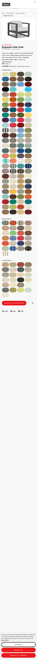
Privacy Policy (5, 639)
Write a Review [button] (16, 48)
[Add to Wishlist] (32, 303)
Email (14, 311)
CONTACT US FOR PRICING (14, 303)
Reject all (18, 650)
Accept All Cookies (18, 655)
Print (22, 311)
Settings (18, 644)
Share (6, 311)
